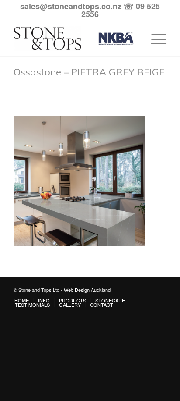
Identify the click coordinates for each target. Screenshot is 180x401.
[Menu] (154, 38)
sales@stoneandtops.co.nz (70, 6)
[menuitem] (21, 300)
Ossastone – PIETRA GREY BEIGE (89, 72)
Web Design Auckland (87, 289)
